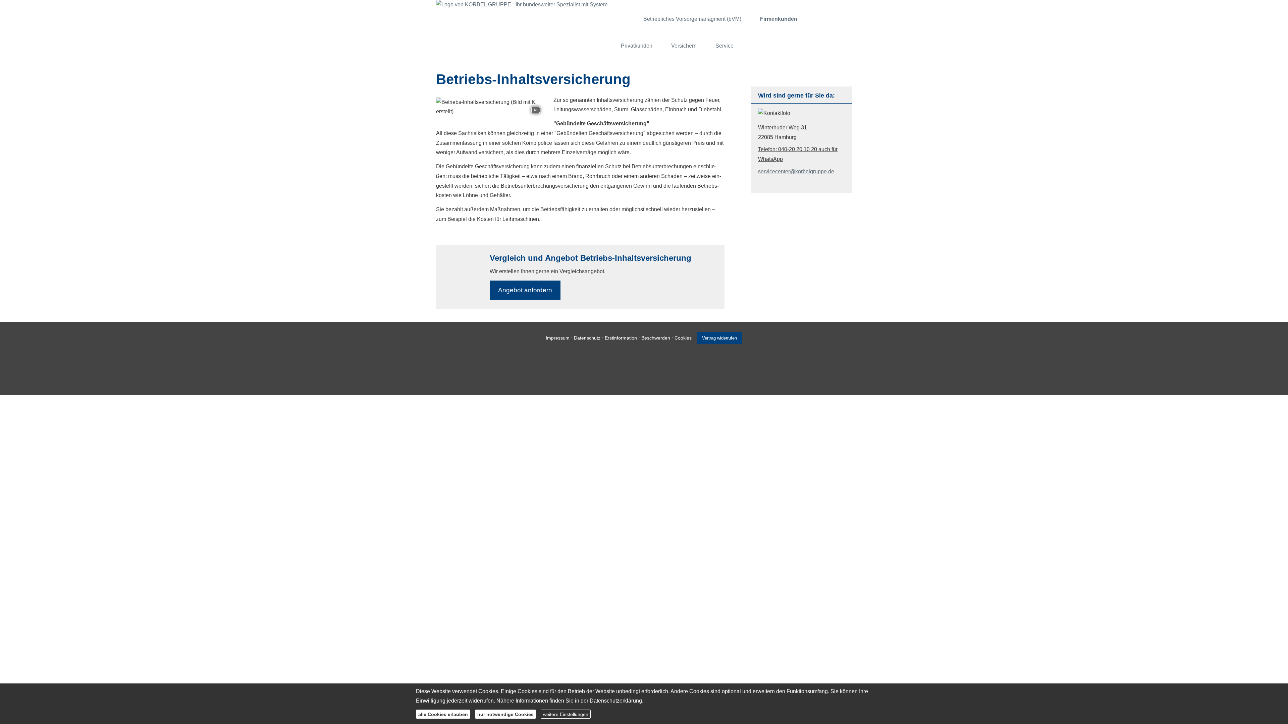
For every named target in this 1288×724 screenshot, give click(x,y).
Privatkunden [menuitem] (636, 46)
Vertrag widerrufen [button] (719, 338)
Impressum (558, 338)
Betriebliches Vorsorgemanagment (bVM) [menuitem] (692, 19)
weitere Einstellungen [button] (565, 714)
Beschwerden (655, 338)
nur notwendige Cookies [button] (505, 714)
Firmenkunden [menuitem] (778, 19)
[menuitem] (625, 19)
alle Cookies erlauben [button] (443, 714)
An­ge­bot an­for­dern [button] (525, 290)
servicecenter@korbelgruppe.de (796, 171)
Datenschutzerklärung (616, 701)
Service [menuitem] (724, 46)
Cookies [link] (683, 338)
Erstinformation (621, 338)
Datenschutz (587, 338)
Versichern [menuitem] (684, 46)
